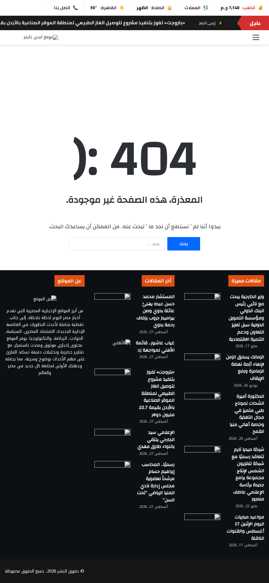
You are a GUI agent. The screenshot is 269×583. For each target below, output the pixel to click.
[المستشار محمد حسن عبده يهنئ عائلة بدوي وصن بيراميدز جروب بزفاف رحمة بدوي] (112, 305)
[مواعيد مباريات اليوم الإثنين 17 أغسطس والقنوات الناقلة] (202, 525)
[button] (134, 99)
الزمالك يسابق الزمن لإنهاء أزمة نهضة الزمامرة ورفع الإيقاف (245, 368)
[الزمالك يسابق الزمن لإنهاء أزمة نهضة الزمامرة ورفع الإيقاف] (202, 365)
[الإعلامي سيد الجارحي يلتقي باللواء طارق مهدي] (112, 441)
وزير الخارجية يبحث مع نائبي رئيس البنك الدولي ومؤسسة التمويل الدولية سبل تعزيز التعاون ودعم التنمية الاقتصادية (246, 318)
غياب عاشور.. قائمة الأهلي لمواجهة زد (155, 346)
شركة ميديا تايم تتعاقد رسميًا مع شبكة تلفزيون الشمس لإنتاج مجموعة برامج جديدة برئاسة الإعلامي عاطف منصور (248, 474)
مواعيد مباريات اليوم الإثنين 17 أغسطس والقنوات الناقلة (245, 528)
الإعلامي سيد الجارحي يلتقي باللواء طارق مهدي (156, 439)
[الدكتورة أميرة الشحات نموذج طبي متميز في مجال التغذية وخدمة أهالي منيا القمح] (202, 405)
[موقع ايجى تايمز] (41, 37)
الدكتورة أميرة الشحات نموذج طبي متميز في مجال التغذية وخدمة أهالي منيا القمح (247, 414)
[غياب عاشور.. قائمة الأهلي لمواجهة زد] (112, 351)
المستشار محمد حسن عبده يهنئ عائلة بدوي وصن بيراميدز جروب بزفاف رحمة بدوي (155, 310)
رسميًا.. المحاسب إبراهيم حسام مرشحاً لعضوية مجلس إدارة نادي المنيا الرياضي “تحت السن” (156, 482)
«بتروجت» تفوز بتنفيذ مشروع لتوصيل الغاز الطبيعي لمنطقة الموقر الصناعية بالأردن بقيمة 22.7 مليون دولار (157, 393)
